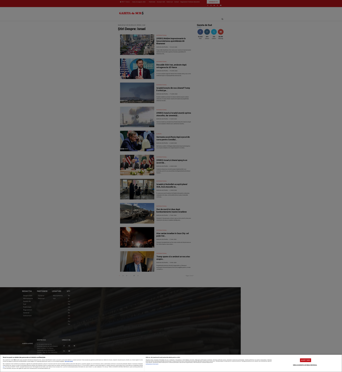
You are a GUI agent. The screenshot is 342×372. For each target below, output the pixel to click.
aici (4, 366)
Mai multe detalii (69, 361)
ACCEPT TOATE (305, 360)
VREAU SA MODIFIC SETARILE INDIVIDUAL (305, 365)
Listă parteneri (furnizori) (152, 364)
